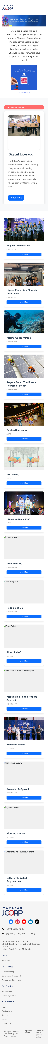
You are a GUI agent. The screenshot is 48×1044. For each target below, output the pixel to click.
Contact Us (6, 1023)
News (4, 1007)
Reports (5, 1015)
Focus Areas (7, 991)
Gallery (5, 1019)
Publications (7, 1011)
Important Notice (29, 1032)
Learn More (24, 254)
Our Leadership (8, 972)
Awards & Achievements (12, 980)
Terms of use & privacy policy (40, 1034)
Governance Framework (11, 976)
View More (16, 197)
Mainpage (6, 960)
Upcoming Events (9, 996)
